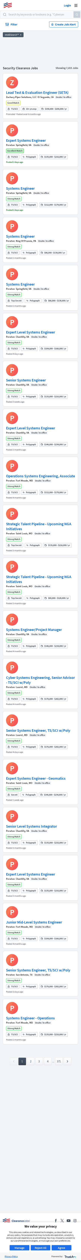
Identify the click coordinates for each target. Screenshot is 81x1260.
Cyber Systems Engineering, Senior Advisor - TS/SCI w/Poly (40, 680)
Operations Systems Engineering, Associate (40, 476)
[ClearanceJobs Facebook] (55, 1221)
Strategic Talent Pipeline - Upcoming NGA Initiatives (38, 526)
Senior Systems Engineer (26, 380)
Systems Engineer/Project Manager (34, 629)
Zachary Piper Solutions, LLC (21, 97)
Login (67, 5)
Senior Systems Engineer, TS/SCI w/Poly (38, 730)
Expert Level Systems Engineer (30, 332)
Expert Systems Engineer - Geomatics (36, 778)
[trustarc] (70, 1256)
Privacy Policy (11, 1256)
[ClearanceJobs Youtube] (68, 1221)
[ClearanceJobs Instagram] (75, 1221)
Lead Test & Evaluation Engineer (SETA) (37, 92)
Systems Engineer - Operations (30, 1018)
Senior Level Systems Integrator (31, 826)
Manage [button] (19, 1248)
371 (59, 1061)
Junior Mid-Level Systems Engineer (34, 922)
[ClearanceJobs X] (62, 1221)
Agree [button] (61, 1248)
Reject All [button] (40, 1248)
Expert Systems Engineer (26, 140)
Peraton (10, 145)
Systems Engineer (20, 188)
